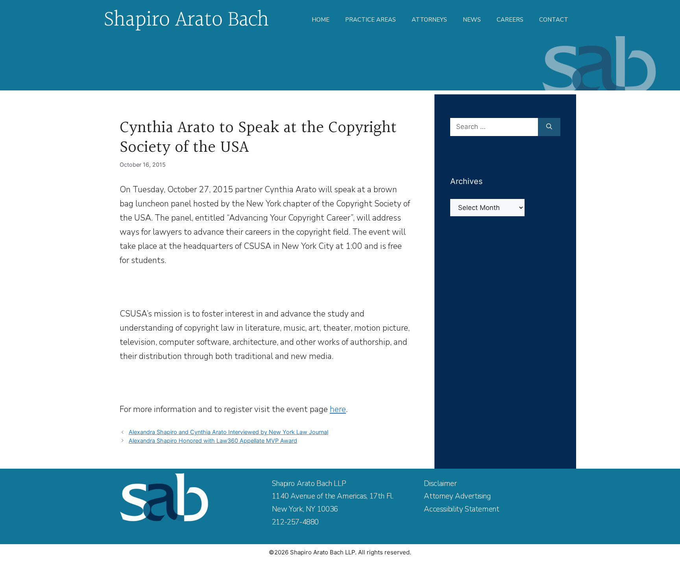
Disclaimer (440, 484)
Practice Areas (370, 20)
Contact (553, 20)
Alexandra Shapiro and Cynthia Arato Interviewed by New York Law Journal (228, 432)
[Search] (549, 127)
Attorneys (429, 20)
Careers (510, 20)
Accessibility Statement (461, 509)
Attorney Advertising (457, 496)
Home (320, 20)
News (472, 20)
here (338, 409)
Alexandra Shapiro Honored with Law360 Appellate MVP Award (213, 440)
